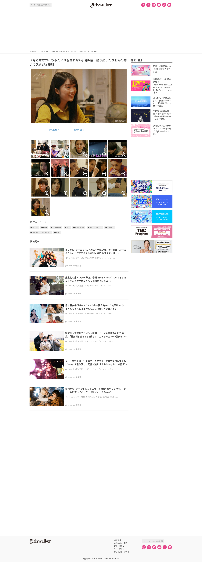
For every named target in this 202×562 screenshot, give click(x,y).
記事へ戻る (79, 129)
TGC (68, 227)
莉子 (57, 232)
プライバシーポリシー (122, 552)
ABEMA (35, 227)
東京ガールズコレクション (41, 232)
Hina (45, 227)
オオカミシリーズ (96, 227)
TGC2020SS (79, 227)
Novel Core (56, 227)
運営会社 (117, 540)
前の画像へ (54, 129)
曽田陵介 (110, 227)
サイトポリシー (120, 549)
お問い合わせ (119, 546)
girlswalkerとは (120, 543)
